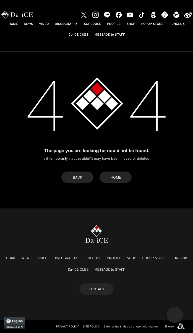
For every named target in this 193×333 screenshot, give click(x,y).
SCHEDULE (92, 24)
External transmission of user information (131, 326)
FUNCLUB (177, 24)
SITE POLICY (91, 326)
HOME (13, 24)
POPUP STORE (152, 24)
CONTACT (96, 289)
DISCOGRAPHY (66, 24)
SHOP (131, 24)
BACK (77, 177)
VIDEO (44, 24)
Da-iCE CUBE (78, 34)
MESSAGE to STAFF (109, 34)
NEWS (28, 24)
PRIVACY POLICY (67, 326)
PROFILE (114, 24)
